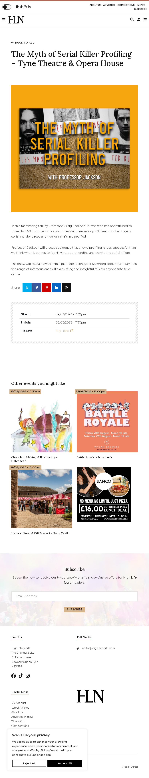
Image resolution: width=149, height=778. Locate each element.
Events (141, 5)
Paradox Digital (129, 766)
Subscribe (140, 9)
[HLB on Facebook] (13, 676)
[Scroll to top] (140, 769)
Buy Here (62, 331)
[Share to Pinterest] (46, 287)
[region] (47, 750)
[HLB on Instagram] (28, 676)
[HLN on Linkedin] (29, 7)
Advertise (109, 5)
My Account (18, 703)
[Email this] (66, 287)
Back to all (24, 42)
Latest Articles (20, 707)
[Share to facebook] (36, 287)
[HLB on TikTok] (21, 676)
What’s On (17, 721)
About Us (95, 5)
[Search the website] (132, 20)
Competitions (126, 5)
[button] (5, 20)
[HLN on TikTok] (21, 7)
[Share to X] (27, 287)
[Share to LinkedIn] (56, 287)
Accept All (65, 763)
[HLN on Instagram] (25, 7)
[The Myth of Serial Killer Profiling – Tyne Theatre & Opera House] (16, 20)
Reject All (29, 763)
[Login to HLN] (138, 20)
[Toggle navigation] (145, 20)
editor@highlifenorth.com (98, 648)
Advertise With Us (22, 716)
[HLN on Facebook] (17, 7)
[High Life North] (90, 696)
